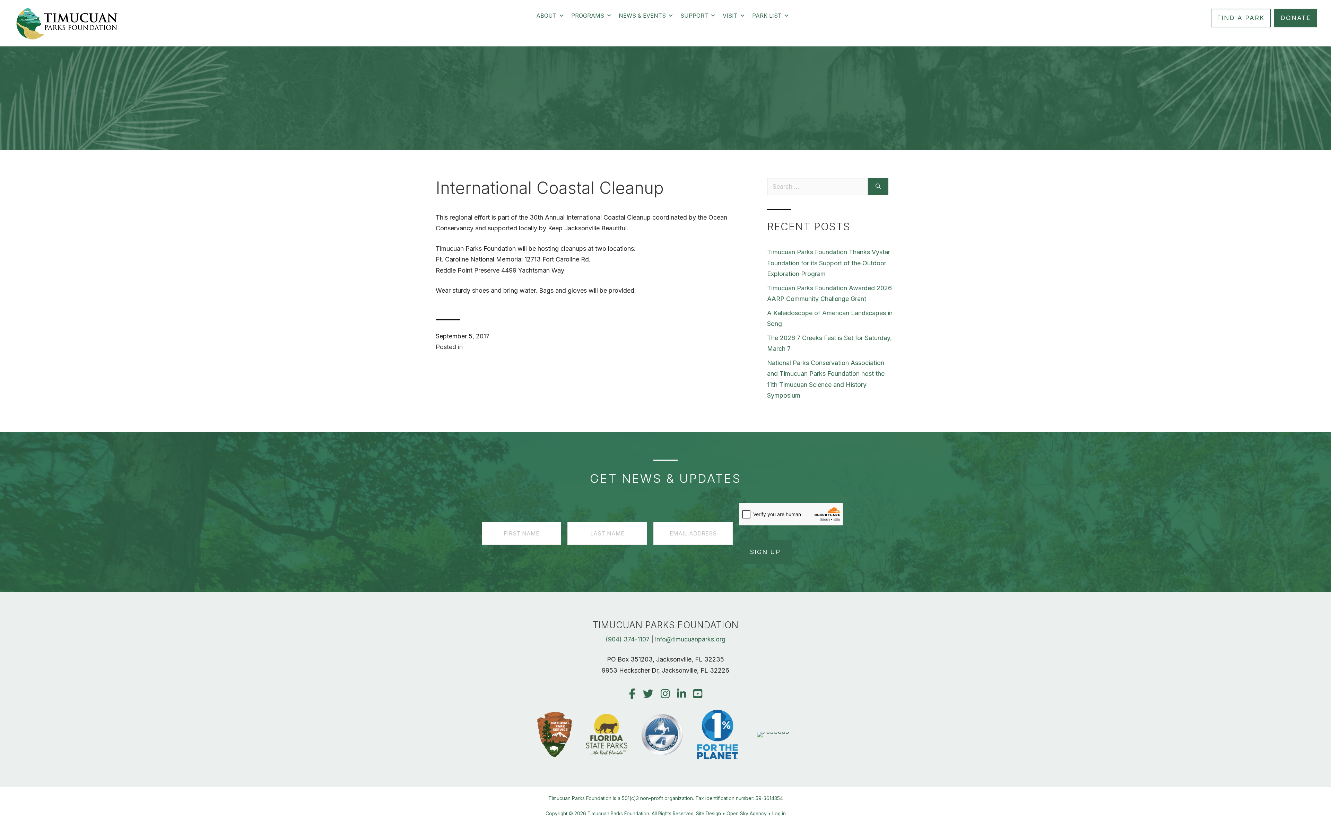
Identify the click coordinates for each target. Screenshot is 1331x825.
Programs (587, 15)
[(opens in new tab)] (773, 731)
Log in (779, 813)
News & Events (642, 15)
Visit (730, 15)
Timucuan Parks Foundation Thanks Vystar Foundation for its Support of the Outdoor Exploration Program (828, 262)
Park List (767, 15)
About (546, 15)
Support (694, 15)
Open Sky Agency (747, 813)
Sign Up (765, 552)
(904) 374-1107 (628, 639)
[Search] (878, 186)
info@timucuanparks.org (690, 639)
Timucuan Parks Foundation (618, 813)
